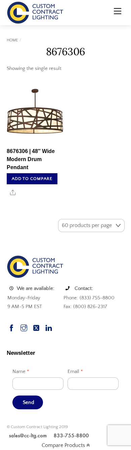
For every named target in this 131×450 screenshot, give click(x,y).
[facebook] (11, 327)
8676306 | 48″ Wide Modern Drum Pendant (31, 159)
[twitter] (36, 327)
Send (28, 402)
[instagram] (24, 327)
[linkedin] (48, 327)
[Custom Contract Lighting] (35, 12)
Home (12, 40)
